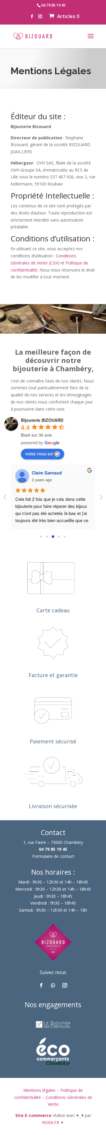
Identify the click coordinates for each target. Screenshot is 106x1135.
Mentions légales (39, 1090)
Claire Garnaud (47, 473)
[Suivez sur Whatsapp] (53, 985)
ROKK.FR (51, 1122)
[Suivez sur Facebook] (41, 985)
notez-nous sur (39, 453)
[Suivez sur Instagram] (64, 985)
